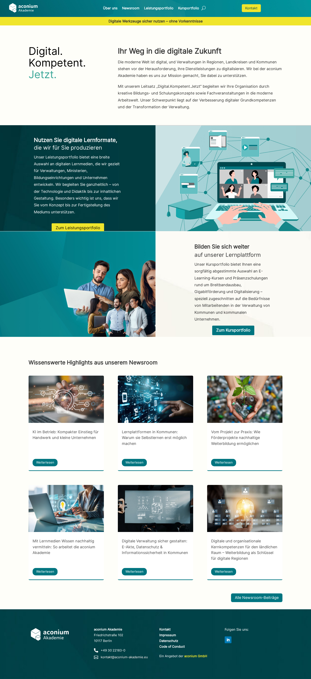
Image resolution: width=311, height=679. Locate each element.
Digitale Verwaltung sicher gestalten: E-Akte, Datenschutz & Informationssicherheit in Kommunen (155, 547)
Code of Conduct (172, 646)
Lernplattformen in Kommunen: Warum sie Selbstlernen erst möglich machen (154, 438)
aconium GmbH (195, 656)
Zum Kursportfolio (233, 330)
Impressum (167, 635)
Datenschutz (168, 641)
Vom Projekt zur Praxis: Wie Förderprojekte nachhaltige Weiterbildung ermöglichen (235, 438)
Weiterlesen (45, 462)
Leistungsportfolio (158, 8)
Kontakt (251, 8)
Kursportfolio (188, 8)
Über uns (110, 8)
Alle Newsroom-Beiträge (257, 597)
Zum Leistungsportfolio (78, 227)
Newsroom (130, 8)
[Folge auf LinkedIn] (228, 639)
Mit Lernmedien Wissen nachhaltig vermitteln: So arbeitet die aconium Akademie (64, 547)
